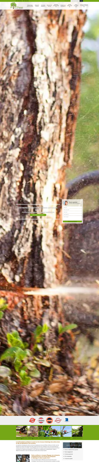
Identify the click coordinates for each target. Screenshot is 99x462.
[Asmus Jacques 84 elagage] (16, 6)
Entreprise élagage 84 (43, 6)
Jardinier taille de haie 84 (69, 5)
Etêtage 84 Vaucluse (37, 6)
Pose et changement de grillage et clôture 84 (84, 5)
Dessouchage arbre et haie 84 (30, 6)
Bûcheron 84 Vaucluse (49, 6)
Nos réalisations (38, 215)
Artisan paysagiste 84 (76, 5)
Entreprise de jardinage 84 (62, 6)
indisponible (19, 0)
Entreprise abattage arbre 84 (56, 5)
